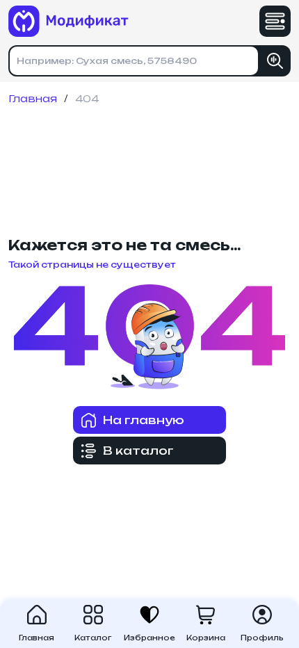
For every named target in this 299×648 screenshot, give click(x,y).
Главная (32, 98)
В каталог (138, 450)
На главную (143, 420)
